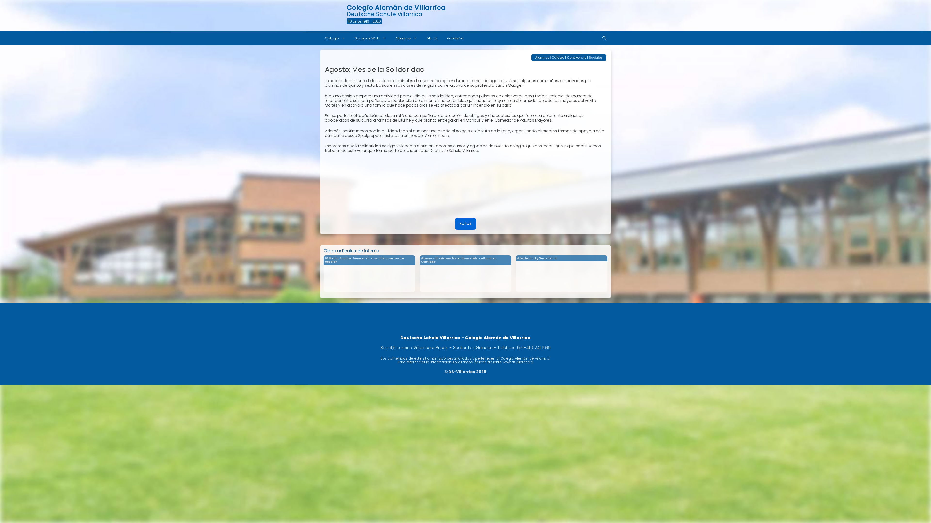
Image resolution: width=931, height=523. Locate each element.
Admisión (455, 38)
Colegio (332, 38)
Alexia (432, 38)
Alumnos (403, 38)
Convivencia (576, 57)
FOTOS (465, 223)
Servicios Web (367, 38)
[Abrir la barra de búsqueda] (604, 38)
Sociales (595, 57)
